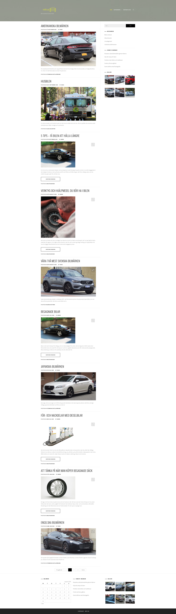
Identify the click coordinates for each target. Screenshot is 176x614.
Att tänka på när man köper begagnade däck (66, 470)
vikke (61, 29)
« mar (42, 603)
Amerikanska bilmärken (54, 26)
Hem (111, 9)
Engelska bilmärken (52, 522)
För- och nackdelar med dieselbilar (62, 415)
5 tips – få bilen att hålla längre (60, 135)
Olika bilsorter (50, 128)
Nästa (83, 570)
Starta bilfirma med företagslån (112, 66)
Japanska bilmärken (52, 366)
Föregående (59, 570)
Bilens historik (50, 304)
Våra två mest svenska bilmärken (60, 261)
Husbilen (46, 81)
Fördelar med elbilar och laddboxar (113, 60)
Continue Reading (50, 179)
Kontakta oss (127, 9)
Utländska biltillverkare (53, 74)
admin (62, 139)
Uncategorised (50, 183)
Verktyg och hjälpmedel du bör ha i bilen (65, 190)
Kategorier (117, 9)
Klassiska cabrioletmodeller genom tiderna (115, 53)
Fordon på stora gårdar (110, 63)
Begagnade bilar (50, 311)
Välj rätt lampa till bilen (110, 57)
